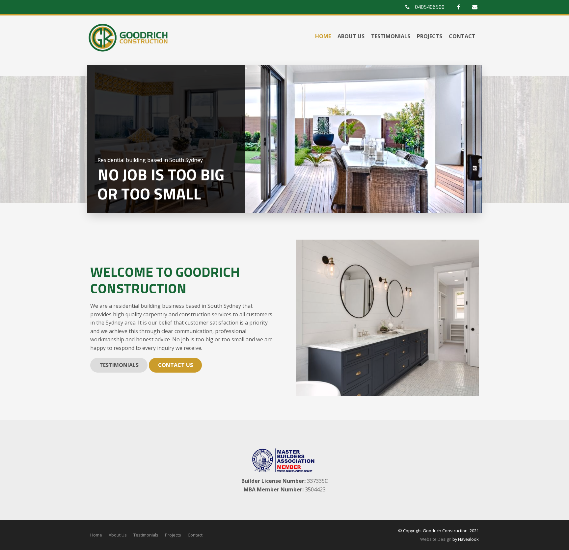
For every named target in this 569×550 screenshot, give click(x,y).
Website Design (435, 539)
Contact (462, 36)
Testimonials (390, 36)
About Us (351, 36)
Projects (429, 36)
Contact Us (175, 365)
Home (323, 36)
